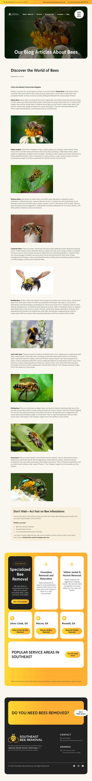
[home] (13, 14)
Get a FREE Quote (81, 713)
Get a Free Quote (20, 602)
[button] (32, 14)
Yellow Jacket (70, 572)
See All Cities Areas (73, 654)
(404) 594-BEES (79, 14)
